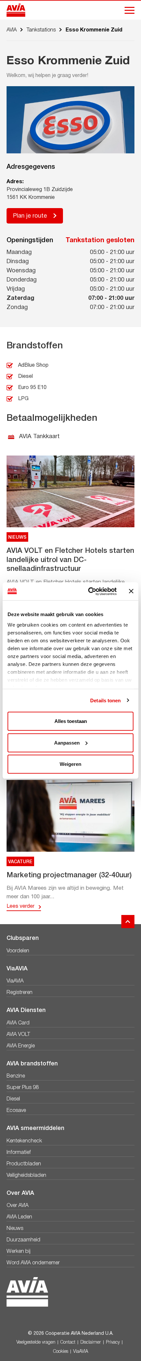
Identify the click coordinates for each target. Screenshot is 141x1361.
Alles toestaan (70, 721)
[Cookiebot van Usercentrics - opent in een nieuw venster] (89, 591)
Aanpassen (67, 742)
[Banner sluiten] (131, 591)
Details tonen (105, 700)
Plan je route (30, 216)
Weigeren (70, 764)
